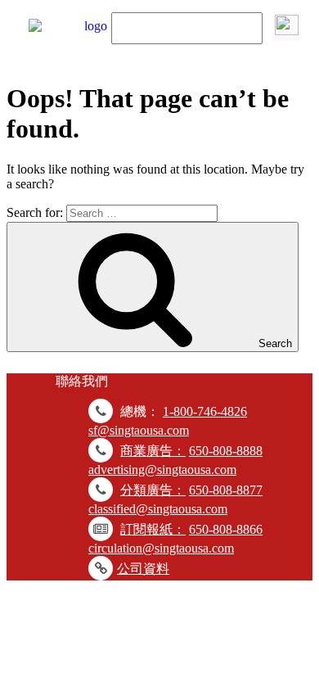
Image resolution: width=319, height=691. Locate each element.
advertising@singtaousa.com (162, 469)
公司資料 (143, 569)
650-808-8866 (226, 529)
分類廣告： (153, 490)
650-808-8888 (226, 451)
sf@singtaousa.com (138, 430)
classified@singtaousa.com (157, 509)
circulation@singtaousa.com (161, 548)
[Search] (286, 26)
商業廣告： (153, 451)
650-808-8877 (226, 490)
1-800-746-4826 (205, 411)
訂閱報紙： (153, 529)
